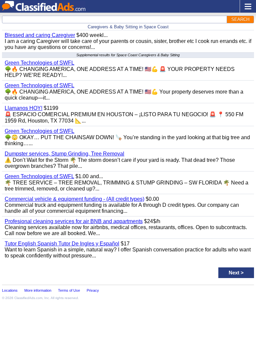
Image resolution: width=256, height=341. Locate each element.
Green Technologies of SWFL (39, 63)
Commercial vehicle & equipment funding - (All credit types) (74, 199)
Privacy (93, 290)
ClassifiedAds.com (28, 298)
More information (37, 290)
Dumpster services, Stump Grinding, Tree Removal (64, 154)
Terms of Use (69, 290)
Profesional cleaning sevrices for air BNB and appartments (74, 221)
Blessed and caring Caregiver (40, 35)
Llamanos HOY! (23, 108)
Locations (10, 290)
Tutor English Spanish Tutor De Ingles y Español (62, 243)
